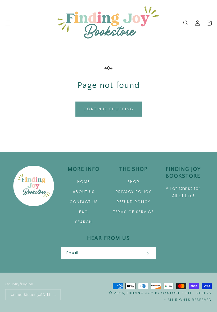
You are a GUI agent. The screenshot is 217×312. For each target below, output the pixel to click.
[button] (8, 23)
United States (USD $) (30, 294)
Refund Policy (133, 201)
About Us (84, 191)
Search (83, 221)
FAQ (83, 211)
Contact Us (84, 201)
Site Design (199, 292)
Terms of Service (133, 211)
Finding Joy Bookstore (153, 292)
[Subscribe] (146, 253)
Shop (133, 181)
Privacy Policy (133, 191)
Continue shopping (108, 109)
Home (83, 181)
